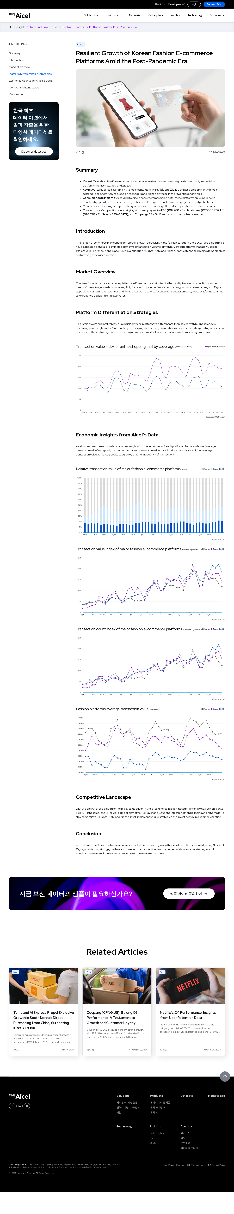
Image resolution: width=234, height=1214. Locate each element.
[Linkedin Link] (19, 1106)
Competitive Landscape (24, 87)
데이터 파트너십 (189, 1148)
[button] (160, 4)
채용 (183, 1138)
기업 (118, 1112)
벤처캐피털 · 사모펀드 (128, 1107)
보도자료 (185, 1143)
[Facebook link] (12, 1106)
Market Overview (19, 67)
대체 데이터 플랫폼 (160, 1102)
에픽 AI (153, 1112)
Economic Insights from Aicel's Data (30, 80)
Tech (152, 1138)
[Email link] (27, 1106)
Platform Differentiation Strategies (30, 74)
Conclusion (16, 94)
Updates (154, 1143)
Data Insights (157, 1133)
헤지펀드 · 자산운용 (126, 1102)
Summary (14, 53)
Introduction (16, 60)
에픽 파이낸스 (157, 1107)
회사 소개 (186, 1133)
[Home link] (19, 15)
